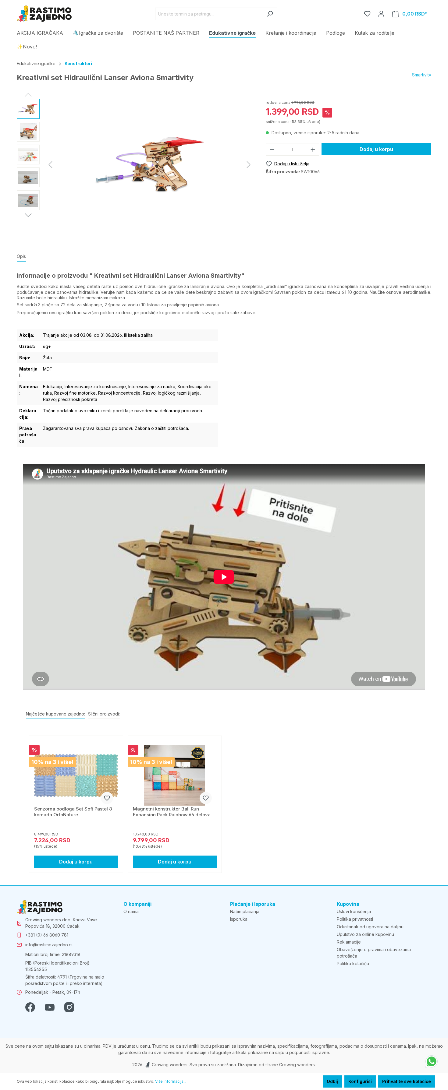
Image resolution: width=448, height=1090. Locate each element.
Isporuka (238, 919)
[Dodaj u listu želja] (107, 798)
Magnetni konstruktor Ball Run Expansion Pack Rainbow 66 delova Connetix (172, 811)
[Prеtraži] (270, 14)
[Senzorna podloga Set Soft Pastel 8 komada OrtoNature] (76, 775)
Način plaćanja (244, 911)
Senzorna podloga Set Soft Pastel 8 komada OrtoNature (73, 811)
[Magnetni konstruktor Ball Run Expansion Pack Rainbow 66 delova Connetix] (175, 775)
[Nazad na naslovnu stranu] (44, 13)
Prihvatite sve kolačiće (406, 1081)
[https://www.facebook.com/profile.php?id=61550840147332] (30, 1006)
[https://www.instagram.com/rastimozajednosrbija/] (69, 1006)
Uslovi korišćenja (354, 911)
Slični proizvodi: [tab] (104, 713)
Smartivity (421, 74)
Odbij (332, 1081)
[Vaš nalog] (381, 13)
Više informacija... (170, 1081)
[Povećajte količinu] (313, 149)
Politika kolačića (353, 963)
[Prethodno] (50, 164)
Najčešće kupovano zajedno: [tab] (55, 713)
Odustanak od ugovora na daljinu (370, 926)
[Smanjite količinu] (272, 149)
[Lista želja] (367, 13)
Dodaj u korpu (376, 149)
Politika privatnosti (355, 919)
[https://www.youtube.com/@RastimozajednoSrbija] (50, 1006)
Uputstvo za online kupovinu (365, 934)
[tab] (21, 256)
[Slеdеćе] (248, 164)
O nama (131, 911)
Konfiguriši (360, 1081)
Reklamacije (349, 941)
